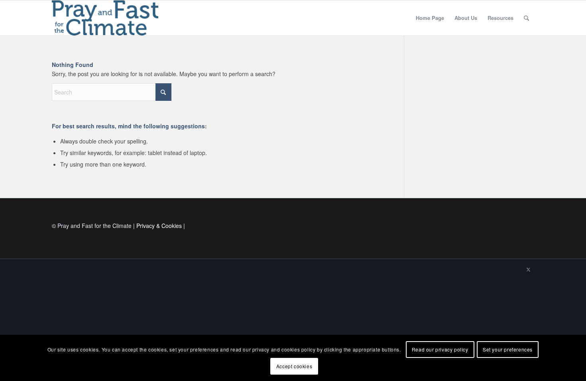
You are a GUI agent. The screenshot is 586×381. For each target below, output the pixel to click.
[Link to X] (528, 269)
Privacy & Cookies (159, 226)
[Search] (526, 17)
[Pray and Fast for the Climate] (105, 17)
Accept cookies (294, 366)
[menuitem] (430, 17)
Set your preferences (508, 349)
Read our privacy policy (440, 349)
